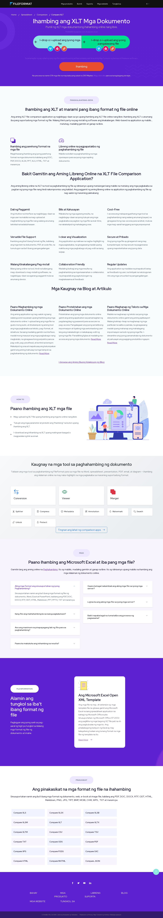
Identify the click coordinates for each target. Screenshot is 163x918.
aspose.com (80, 32)
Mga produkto (67, 4)
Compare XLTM (20, 832)
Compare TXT (19, 841)
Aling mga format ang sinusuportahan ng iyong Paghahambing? (37, 587)
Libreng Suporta (92, 894)
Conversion (20, 498)
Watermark (117, 511)
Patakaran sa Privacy (130, 58)
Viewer (66, 498)
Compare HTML (20, 861)
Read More (44, 353)
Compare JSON (92, 861)
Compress (44, 511)
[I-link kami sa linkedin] (90, 883)
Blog (124, 892)
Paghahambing (50, 569)
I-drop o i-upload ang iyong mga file (60, 41)
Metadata (69, 511)
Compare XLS (19, 812)
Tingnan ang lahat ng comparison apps (79, 529)
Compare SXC (91, 851)
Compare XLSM (20, 822)
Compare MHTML (57, 861)
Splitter (19, 511)
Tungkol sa (116, 4)
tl (146, 4)
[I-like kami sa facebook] (72, 883)
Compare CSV (55, 832)
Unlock (19, 522)
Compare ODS (56, 841)
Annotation (93, 511)
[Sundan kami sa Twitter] (78, 883)
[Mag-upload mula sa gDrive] (57, 48)
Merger (114, 498)
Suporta (89, 4)
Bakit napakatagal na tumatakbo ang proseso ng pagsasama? (110, 616)
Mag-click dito (100, 75)
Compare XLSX (56, 812)
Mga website (102, 4)
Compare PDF (91, 841)
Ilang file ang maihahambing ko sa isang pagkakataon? (40, 614)
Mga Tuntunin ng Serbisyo (109, 58)
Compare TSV (91, 832)
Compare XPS (19, 851)
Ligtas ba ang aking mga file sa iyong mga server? (111, 602)
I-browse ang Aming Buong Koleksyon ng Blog (81, 362)
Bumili (79, 4)
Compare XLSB (92, 812)
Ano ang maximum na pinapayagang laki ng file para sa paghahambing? (40, 628)
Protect (43, 522)
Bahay (33, 892)
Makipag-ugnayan (115, 914)
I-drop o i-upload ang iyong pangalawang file (108, 41)
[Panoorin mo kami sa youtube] (84, 883)
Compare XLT (55, 822)
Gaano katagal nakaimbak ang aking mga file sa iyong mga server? (114, 587)
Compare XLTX (92, 822)
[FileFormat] (26, 4)
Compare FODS (56, 851)
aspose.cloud (92, 32)
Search (140, 511)
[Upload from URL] (64, 48)
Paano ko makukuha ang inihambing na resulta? (37, 643)
